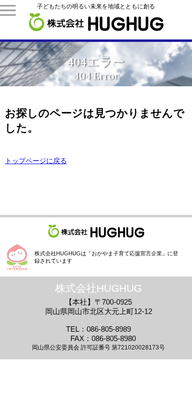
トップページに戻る (36, 161)
